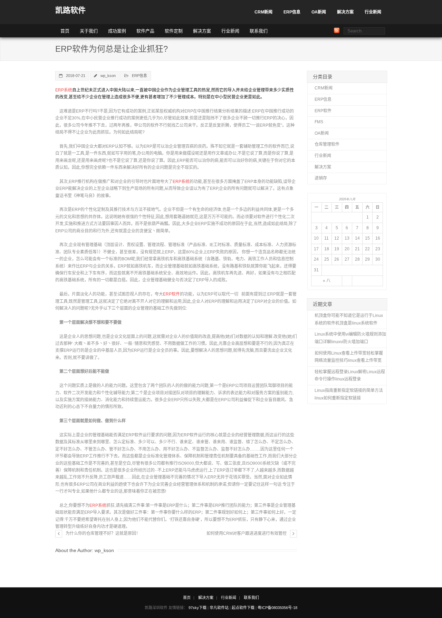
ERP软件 (171, 294)
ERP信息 (292, 12)
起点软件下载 (243, 608)
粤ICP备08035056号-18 (277, 608)
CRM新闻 (263, 12)
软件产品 (145, 30)
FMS (319, 121)
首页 (64, 30)
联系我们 (259, 30)
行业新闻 (373, 12)
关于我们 (89, 30)
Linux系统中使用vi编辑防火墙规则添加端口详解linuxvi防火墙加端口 (350, 338)
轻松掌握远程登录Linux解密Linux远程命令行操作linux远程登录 (350, 375)
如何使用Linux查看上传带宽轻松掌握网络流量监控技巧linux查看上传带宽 (349, 357)
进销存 (321, 178)
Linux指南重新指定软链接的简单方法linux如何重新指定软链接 (349, 394)
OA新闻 (318, 12)
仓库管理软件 (327, 144)
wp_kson (108, 76)
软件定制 (174, 30)
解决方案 (345, 12)
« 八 (326, 280)
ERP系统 (63, 90)
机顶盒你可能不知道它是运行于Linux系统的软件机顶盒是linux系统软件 (349, 319)
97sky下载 (197, 608)
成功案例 (117, 30)
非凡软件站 (219, 608)
